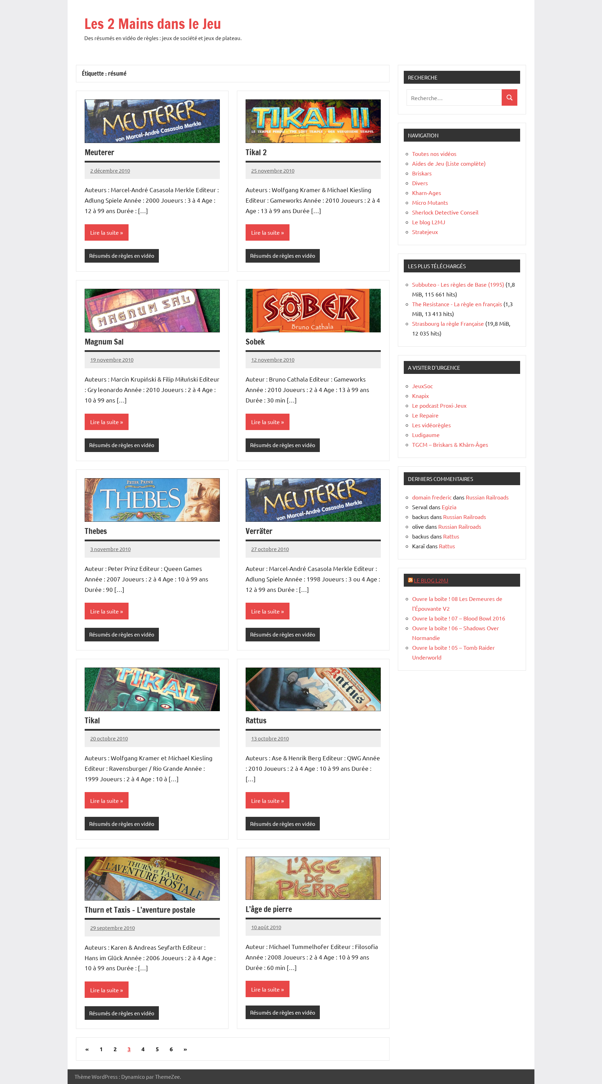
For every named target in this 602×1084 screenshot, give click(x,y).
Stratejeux (425, 231)
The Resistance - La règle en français (457, 303)
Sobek (255, 341)
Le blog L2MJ (428, 221)
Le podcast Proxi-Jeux (439, 405)
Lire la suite (104, 232)
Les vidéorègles (431, 424)
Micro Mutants (430, 202)
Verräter (259, 531)
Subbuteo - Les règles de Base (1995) (458, 284)
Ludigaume (426, 434)
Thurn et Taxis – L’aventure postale (140, 909)
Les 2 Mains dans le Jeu (152, 23)
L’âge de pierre (269, 909)
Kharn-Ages (426, 192)
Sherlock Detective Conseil (445, 212)
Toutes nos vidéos (434, 153)
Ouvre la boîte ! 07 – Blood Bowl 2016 (458, 618)
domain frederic (432, 497)
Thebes (96, 531)
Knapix (420, 395)
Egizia (449, 506)
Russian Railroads (487, 497)
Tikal (92, 720)
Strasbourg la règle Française (448, 323)
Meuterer (99, 152)
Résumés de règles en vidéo (121, 255)
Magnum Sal (104, 341)
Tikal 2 (256, 152)
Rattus (256, 720)
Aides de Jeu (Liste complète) (449, 163)
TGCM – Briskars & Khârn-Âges (450, 444)
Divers (420, 182)
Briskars (422, 173)
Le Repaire (425, 415)
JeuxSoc (422, 385)
